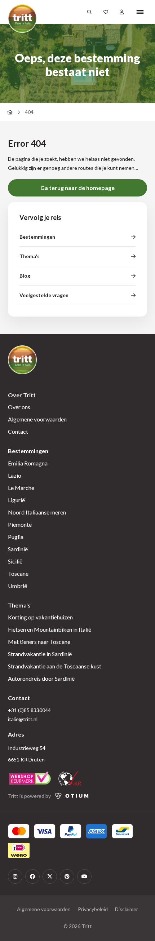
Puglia (15, 536)
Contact (18, 431)
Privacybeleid (93, 909)
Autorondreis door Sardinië (41, 678)
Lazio (14, 475)
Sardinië (18, 548)
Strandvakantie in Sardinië (40, 653)
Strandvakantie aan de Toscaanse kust (54, 666)
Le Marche (21, 487)
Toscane (18, 573)
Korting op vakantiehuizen (40, 617)
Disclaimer (126, 909)
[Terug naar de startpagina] (10, 112)
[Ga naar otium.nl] (72, 796)
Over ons (19, 406)
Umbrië (17, 585)
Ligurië (16, 499)
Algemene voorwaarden (37, 419)
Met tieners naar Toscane (39, 641)
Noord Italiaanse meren (37, 512)
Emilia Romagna (28, 463)
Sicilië (15, 561)
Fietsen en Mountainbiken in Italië (49, 629)
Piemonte (20, 524)
